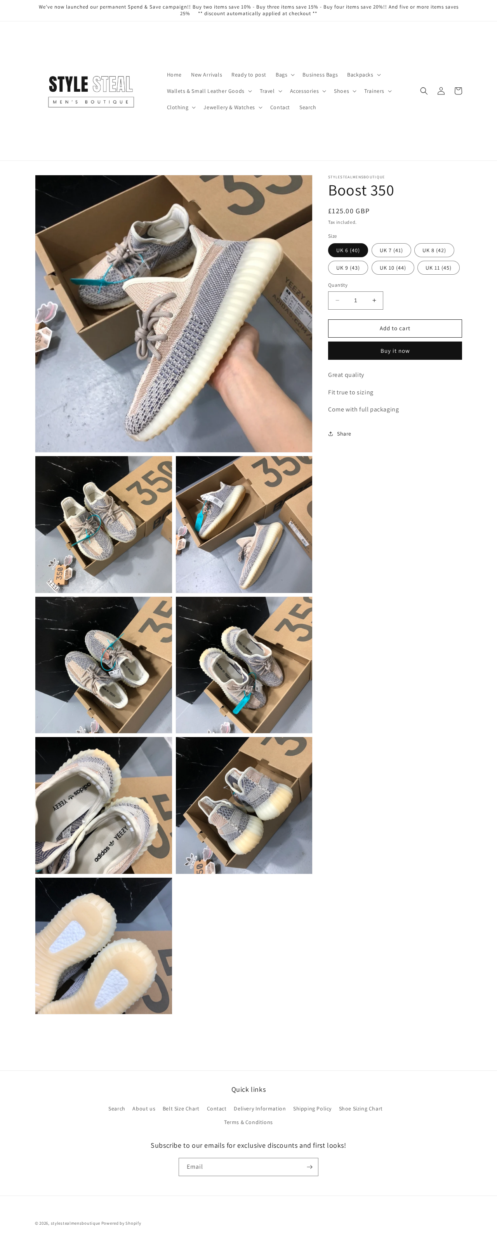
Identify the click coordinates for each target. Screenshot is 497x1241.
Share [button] (344, 433)
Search (116, 1108)
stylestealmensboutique (75, 1223)
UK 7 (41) (391, 250)
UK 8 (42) (434, 250)
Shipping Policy (312, 1108)
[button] (284, 74)
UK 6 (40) (348, 250)
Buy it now (395, 350)
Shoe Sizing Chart (361, 1108)
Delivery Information (260, 1108)
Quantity (338, 285)
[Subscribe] (309, 1167)
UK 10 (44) (393, 267)
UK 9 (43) (348, 267)
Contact (217, 1108)
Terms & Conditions (248, 1122)
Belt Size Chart (181, 1108)
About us (143, 1108)
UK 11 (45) (439, 267)
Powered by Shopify (121, 1223)
